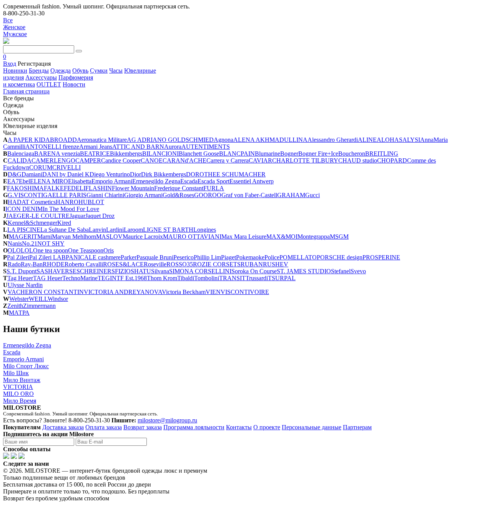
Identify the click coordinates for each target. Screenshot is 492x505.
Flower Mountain (133, 188)
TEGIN (107, 278)
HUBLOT (91, 202)
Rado (14, 264)
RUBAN (252, 264)
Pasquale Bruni (154, 257)
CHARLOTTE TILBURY (305, 160)
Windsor (58, 299)
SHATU (141, 271)
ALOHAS (389, 139)
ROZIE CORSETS (217, 264)
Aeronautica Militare (102, 139)
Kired (64, 222)
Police (271, 257)
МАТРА (19, 312)
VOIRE (259, 292)
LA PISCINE (23, 229)
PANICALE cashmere (93, 257)
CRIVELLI (66, 167)
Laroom (133, 229)
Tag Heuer (20, 278)
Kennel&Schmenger (32, 222)
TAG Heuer (47, 278)
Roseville (155, 264)
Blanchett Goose (199, 153)
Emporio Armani (111, 181)
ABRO (54, 139)
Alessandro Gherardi (333, 139)
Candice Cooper (121, 160)
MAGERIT (23, 236)
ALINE (367, 139)
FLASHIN (98, 188)
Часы (116, 70)
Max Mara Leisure (243, 236)
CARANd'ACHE (184, 160)
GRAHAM (291, 195)
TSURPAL (282, 278)
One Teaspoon (85, 250)
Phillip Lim (207, 257)
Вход (9, 63)
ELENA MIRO (49, 181)
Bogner (289, 153)
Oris (108, 250)
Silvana (160, 271)
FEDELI (74, 188)
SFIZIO (121, 271)
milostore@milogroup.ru (167, 420)
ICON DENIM (24, 209)
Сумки (99, 70)
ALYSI (411, 139)
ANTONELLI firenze (52, 146)
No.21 (29, 243)
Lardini (115, 229)
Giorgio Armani (143, 195)
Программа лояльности (193, 427)
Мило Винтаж (21, 380)
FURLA (213, 188)
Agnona (223, 139)
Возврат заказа (142, 427)
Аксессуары (41, 77)
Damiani (32, 174)
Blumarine (267, 153)
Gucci (312, 195)
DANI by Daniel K (66, 174)
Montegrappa (314, 236)
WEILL (38, 299)
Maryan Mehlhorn (74, 236)
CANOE (152, 160)
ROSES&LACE (123, 264)
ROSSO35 (179, 264)
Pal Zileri (18, 257)
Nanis (15, 243)
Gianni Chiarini (105, 195)
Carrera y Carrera (227, 160)
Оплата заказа (103, 427)
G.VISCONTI (25, 195)
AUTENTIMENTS (205, 146)
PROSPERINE (381, 257)
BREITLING (381, 153)
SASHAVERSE (56, 271)
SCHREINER (93, 271)
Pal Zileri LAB (47, 257)
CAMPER (88, 160)
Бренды (39, 70)
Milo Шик (16, 373)
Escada (189, 181)
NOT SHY (51, 243)
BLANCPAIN (237, 153)
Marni (44, 236)
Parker (128, 257)
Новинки (15, 70)
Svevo (358, 271)
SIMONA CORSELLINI (200, 271)
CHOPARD (392, 160)
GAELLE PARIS (64, 195)
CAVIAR (260, 160)
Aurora (172, 146)
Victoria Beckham (184, 292)
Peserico (183, 257)
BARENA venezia (57, 153)
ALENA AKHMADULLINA (270, 139)
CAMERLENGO (53, 160)
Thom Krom (162, 278)
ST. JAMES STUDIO (304, 271)
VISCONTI (235, 292)
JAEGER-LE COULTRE (38, 216)
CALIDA (20, 160)
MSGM (339, 236)
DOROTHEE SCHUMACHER (226, 174)
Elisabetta (79, 181)
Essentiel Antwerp (251, 181)
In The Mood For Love (71, 209)
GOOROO (207, 195)
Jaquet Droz (100, 216)
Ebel (24, 181)
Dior (135, 174)
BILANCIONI (160, 153)
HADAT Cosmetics (32, 202)
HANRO (67, 202)
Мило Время (19, 400)
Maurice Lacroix (143, 236)
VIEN (213, 292)
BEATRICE (95, 153)
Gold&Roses (178, 195)
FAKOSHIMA (25, 188)
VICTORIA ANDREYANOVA (123, 292)
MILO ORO (18, 393)
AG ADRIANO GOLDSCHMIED (170, 139)
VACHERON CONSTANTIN (46, 292)
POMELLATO (298, 257)
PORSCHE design (339, 257)
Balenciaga (20, 153)
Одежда (60, 70)
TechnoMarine (80, 278)
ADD (70, 139)
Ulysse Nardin (25, 285)
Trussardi (257, 278)
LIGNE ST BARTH (168, 229)
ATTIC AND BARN (138, 146)
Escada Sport (213, 181)
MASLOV (109, 236)
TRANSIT (232, 278)
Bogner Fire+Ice (318, 153)
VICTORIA (18, 387)
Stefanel (341, 271)
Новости (74, 84)
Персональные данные (311, 427)
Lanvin (97, 229)
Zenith (15, 305)
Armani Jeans (95, 146)
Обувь (80, 70)
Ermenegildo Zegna (156, 181)
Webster (19, 299)
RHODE (54, 264)
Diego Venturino (110, 174)
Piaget (228, 257)
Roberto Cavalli (84, 264)
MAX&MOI (282, 236)
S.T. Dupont (22, 271)
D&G (15, 174)
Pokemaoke (250, 257)
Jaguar (77, 216)
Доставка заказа (63, 427)
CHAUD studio (357, 160)
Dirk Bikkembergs (163, 174)
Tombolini (206, 278)
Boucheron (351, 153)
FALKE (54, 188)
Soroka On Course (254, 271)
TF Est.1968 (131, 278)
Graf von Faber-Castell (249, 195)
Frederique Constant (178, 188)
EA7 (13, 181)
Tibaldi (185, 278)
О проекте (266, 427)
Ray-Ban (32, 264)
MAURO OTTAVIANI (192, 236)
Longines (204, 229)
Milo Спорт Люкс (26, 366)
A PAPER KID (26, 139)
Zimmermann (39, 305)
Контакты (239, 427)
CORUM (40, 167)
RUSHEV (275, 264)
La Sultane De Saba (64, 229)
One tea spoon (50, 250)
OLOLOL (20, 250)
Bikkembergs (126, 153)
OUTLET (49, 84)
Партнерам (357, 427)
